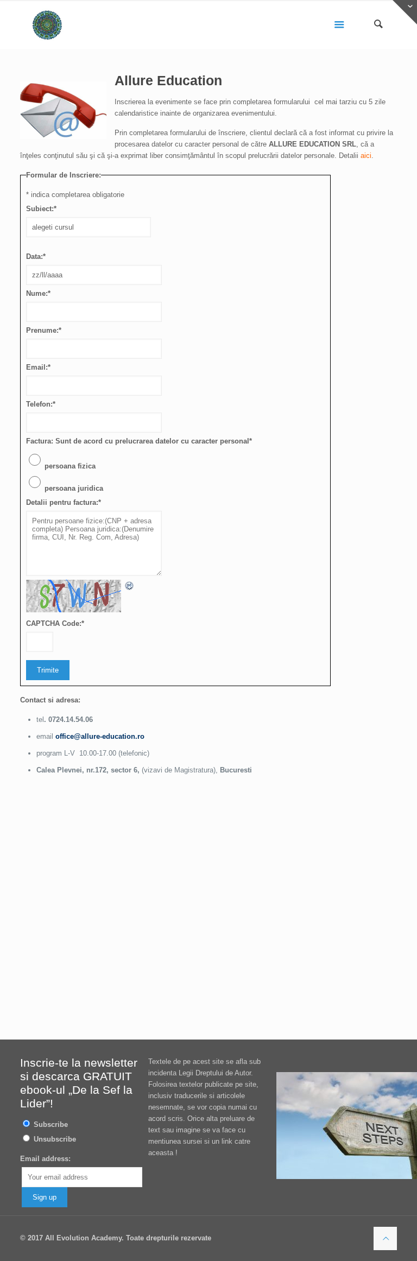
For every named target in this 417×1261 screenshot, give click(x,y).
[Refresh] (130, 585)
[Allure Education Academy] (47, 24)
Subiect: (41, 209)
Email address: (45, 1159)
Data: (36, 256)
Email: (38, 367)
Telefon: (40, 404)
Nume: (38, 293)
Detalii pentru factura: (63, 502)
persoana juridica (74, 488)
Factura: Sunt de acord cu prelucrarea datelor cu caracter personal (139, 441)
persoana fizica (70, 466)
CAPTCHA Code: (55, 623)
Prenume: (43, 330)
